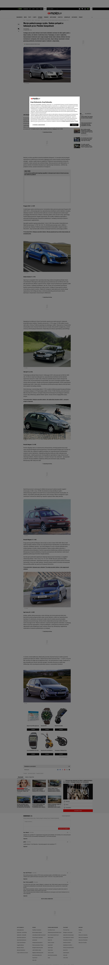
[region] (54, 111)
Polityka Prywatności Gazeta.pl (68, 121)
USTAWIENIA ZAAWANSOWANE (39, 124)
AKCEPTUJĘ (74, 124)
